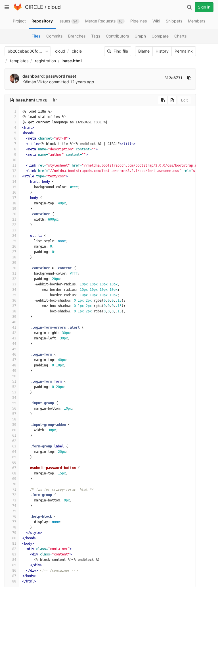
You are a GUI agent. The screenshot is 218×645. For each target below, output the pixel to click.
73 (14, 500)
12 (14, 171)
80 (14, 538)
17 (14, 198)
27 (14, 252)
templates (19, 60)
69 (14, 479)
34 (14, 290)
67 (14, 468)
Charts (180, 36)
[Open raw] (172, 100)
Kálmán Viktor (35, 81)
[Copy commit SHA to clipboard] (189, 78)
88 (14, 581)
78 (14, 527)
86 (14, 571)
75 (14, 511)
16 (14, 192)
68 (14, 473)
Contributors (117, 36)
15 (14, 187)
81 (14, 544)
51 (14, 381)
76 (14, 517)
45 (14, 349)
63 (14, 446)
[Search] (189, 7)
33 (14, 284)
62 (14, 441)
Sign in (204, 7)
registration (45, 60)
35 (14, 295)
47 (14, 360)
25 (14, 241)
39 (14, 317)
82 (14, 549)
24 (14, 236)
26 (14, 246)
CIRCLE (34, 7)
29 (14, 263)
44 (14, 344)
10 (14, 160)
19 (14, 209)
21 (14, 219)
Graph (140, 36)
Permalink (184, 51)
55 (14, 403)
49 (14, 371)
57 (14, 414)
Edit (184, 100)
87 (14, 576)
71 (14, 489)
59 (14, 425)
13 (14, 176)
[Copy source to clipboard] (163, 100)
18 (14, 203)
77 (14, 522)
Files (36, 36)
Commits (54, 36)
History (162, 51)
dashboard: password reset (49, 76)
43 (14, 338)
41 (14, 327)
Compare (160, 36)
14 (14, 182)
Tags (95, 36)
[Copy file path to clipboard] (55, 100)
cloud (54, 7)
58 (14, 419)
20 (14, 214)
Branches (76, 36)
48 (14, 365)
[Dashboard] (18, 9)
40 (14, 322)
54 (14, 398)
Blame (144, 51)
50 (14, 376)
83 (14, 554)
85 (14, 565)
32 (14, 279)
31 (14, 273)
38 (14, 311)
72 (14, 495)
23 (14, 230)
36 (14, 300)
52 (14, 387)
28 (14, 257)
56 (14, 408)
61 (14, 435)
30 (14, 268)
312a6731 (173, 78)
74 (14, 506)
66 (14, 462)
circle (77, 51)
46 (14, 354)
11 (14, 165)
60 (14, 430)
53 (14, 392)
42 (14, 333)
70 (14, 484)
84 (14, 560)
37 (14, 306)
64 (14, 452)
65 (14, 457)
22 (14, 225)
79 (14, 533)
